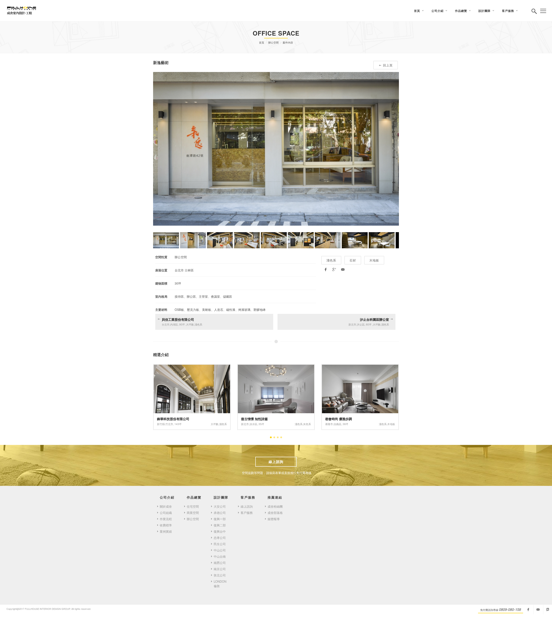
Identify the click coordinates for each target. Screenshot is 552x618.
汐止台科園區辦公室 (374, 319)
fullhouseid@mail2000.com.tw (538, 609)
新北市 (245, 424)
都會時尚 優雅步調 (338, 418)
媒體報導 (274, 519)
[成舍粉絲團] (528, 609)
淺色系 (331, 260)
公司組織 (166, 512)
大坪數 (214, 424)
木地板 (374, 260)
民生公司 (220, 544)
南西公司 (220, 562)
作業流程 (166, 519)
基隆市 (329, 424)
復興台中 (220, 531)
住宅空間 (193, 506)
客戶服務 (247, 512)
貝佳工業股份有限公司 (178, 319)
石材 (353, 260)
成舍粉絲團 (275, 506)
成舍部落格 (275, 512)
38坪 (345, 424)
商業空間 (193, 512)
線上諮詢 (276, 461)
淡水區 (253, 424)
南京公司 (220, 569)
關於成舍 (166, 506)
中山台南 (220, 556)
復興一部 (220, 519)
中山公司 (220, 550)
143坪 (178, 424)
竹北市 (169, 424)
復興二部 (220, 525)
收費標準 (166, 525)
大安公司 (220, 506)
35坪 (261, 424)
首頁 (261, 42)
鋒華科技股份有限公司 (173, 418)
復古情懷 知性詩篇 (254, 418)
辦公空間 (273, 42)
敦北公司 (220, 575)
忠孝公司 (220, 537)
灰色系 (307, 424)
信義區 (337, 424)
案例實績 (166, 531)
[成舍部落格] (547, 609)
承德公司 (220, 512)
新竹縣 (161, 424)
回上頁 (388, 65)
